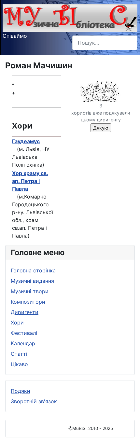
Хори (17, 322)
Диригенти (24, 312)
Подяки (20, 391)
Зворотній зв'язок (34, 401)
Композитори (28, 301)
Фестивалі (24, 333)
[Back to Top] (128, 428)
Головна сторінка (33, 270)
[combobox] (104, 42)
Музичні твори (30, 291)
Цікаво (19, 364)
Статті (19, 354)
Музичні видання (32, 281)
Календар (23, 343)
